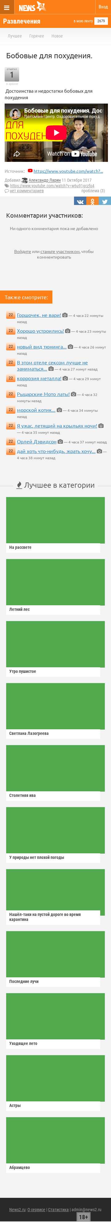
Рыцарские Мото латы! (43, 394)
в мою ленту (83, 21)
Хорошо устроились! (40, 330)
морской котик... (36, 410)
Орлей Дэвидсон (36, 441)
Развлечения (21, 21)
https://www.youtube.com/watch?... (68, 171)
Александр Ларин (45, 180)
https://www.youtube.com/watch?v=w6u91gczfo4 (52, 185)
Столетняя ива (22, 795)
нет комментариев (27, 190)
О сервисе (36, 1209)
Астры (15, 1105)
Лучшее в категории (58, 484)
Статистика (58, 1209)
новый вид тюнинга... (42, 346)
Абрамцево (19, 1167)
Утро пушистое (22, 671)
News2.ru (17, 1209)
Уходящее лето (23, 1043)
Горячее (36, 35)
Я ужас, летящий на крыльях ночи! (57, 425)
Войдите (22, 251)
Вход (103, 7)
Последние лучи (24, 981)
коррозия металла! (39, 378)
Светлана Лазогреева (29, 733)
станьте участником (60, 251)
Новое (57, 35)
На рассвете (20, 547)
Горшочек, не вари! (39, 315)
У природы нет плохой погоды (36, 857)
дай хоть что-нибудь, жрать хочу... (56, 451)
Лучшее (15, 35)
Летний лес (19, 609)
